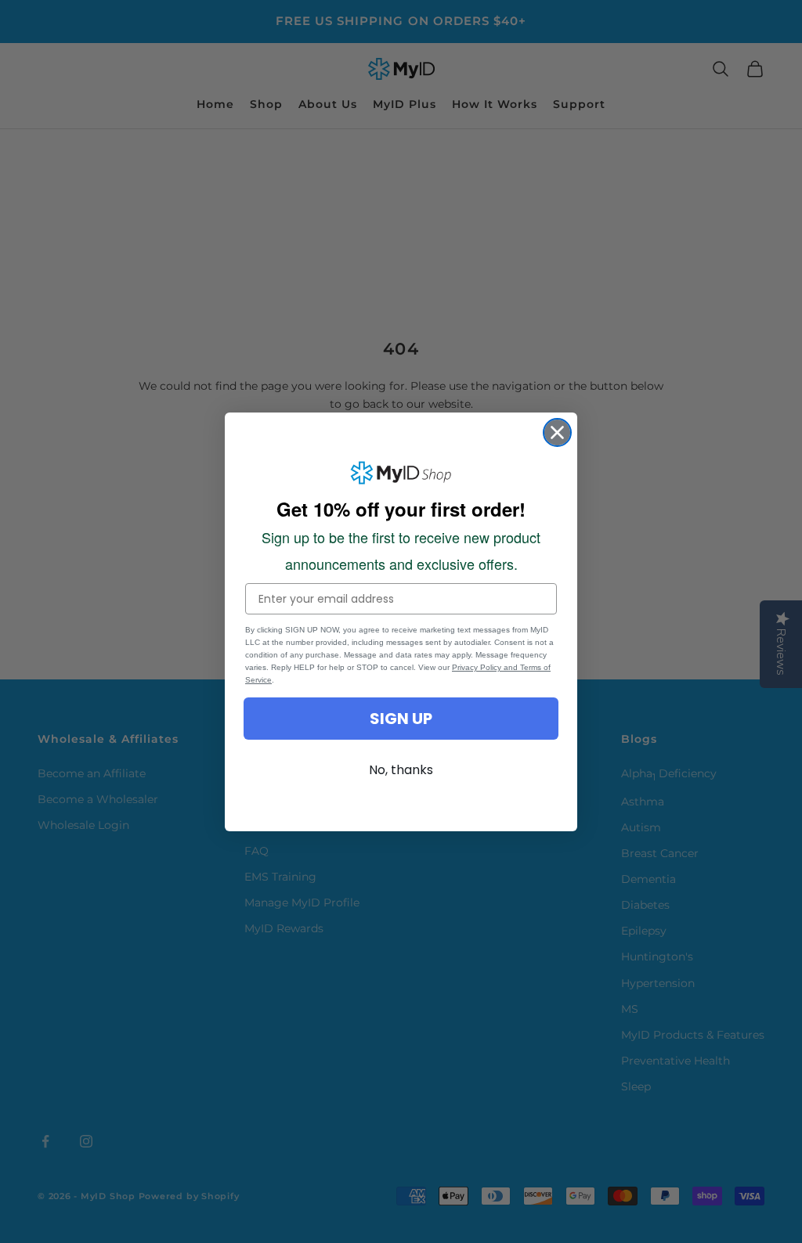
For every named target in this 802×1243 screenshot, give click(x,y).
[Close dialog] (557, 432)
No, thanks (401, 770)
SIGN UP (401, 719)
